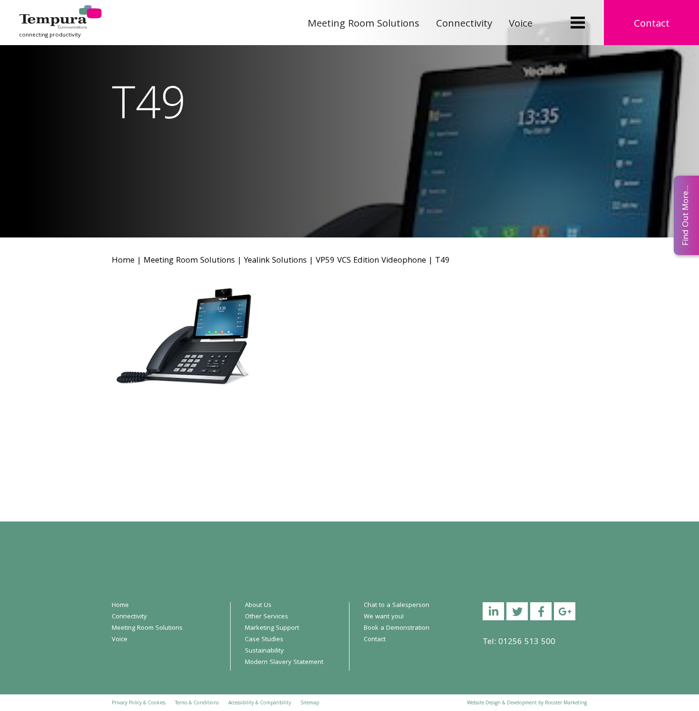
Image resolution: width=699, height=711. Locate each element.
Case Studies (264, 640)
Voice (521, 24)
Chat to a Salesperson (396, 605)
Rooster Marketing (566, 703)
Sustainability (264, 651)
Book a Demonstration (396, 628)
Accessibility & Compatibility (259, 703)
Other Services (266, 617)
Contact (652, 24)
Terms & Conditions (197, 703)
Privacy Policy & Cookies (138, 703)
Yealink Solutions (275, 261)
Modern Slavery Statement (284, 662)
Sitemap (310, 703)
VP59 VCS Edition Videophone (371, 261)
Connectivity (464, 24)
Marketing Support (272, 628)
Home (123, 261)
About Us (258, 605)
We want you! (384, 617)
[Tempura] (60, 12)
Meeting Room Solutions (363, 24)
